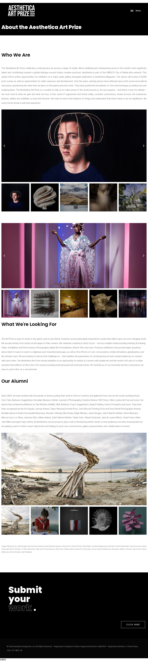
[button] (4, 145)
